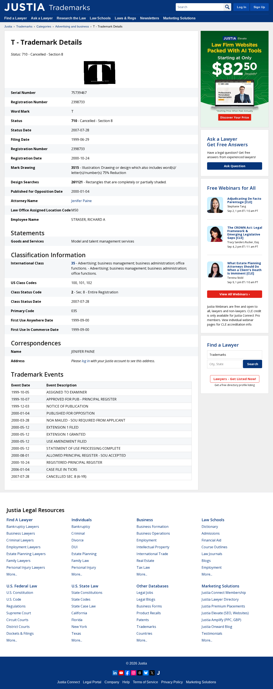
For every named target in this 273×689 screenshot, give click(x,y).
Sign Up (259, 7)
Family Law (80, 560)
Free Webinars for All (231, 188)
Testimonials (212, 633)
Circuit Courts (17, 619)
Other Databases (152, 586)
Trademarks (24, 26)
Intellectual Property (152, 547)
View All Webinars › (234, 294)
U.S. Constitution (19, 592)
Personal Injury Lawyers (25, 567)
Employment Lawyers (23, 547)
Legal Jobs (144, 592)
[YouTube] (121, 672)
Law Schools (100, 18)
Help (126, 682)
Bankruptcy (80, 526)
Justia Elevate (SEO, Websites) (225, 613)
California (79, 613)
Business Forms (149, 606)
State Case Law (83, 606)
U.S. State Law (84, 586)
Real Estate (145, 560)
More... (11, 574)
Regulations (16, 606)
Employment (146, 540)
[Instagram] (133, 672)
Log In (241, 7)
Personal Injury (83, 567)
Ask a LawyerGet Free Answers (227, 142)
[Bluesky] (145, 672)
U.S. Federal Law (21, 586)
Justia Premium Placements (223, 606)
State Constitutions (86, 592)
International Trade (152, 553)
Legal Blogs (145, 599)
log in (86, 361)
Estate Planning (84, 553)
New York (79, 626)
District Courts (18, 626)
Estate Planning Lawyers (26, 553)
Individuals (81, 519)
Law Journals (212, 553)
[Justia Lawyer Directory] (158, 672)
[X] (152, 672)
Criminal (78, 533)
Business (144, 519)
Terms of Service (145, 682)
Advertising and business (72, 26)
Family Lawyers (18, 560)
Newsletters (149, 18)
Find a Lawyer (15, 18)
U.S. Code (13, 599)
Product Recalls (148, 613)
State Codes (80, 599)
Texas (76, 633)
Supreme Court (18, 613)
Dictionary (210, 526)
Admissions (211, 533)
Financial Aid (211, 540)
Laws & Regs (125, 18)
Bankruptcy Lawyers (22, 526)
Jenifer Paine (81, 200)
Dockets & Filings (20, 633)
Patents (142, 619)
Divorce (77, 540)
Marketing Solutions (179, 18)
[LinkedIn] (115, 672)
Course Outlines (214, 547)
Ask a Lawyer (42, 18)
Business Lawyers (20, 533)
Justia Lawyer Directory (220, 599)
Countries (144, 633)
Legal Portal (92, 682)
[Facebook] (127, 672)
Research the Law (71, 18)
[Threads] (139, 672)
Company (112, 682)
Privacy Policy (172, 682)
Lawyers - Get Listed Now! (234, 379)
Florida (76, 619)
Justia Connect (68, 682)
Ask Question (234, 166)
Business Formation (152, 526)
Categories (43, 26)
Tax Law (143, 567)
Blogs (206, 560)
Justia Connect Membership (224, 592)
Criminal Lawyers (20, 540)
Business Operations (153, 533)
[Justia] (24, 7)
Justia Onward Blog (217, 626)
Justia (8, 26)
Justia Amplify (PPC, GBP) (221, 619)
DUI (74, 547)
